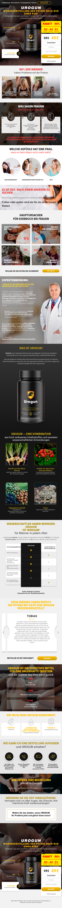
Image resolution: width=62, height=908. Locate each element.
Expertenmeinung (6, 2)
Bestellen (44, 3)
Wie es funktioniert (15, 2)
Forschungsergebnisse (25, 2)
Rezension (33, 2)
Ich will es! (51, 271)
